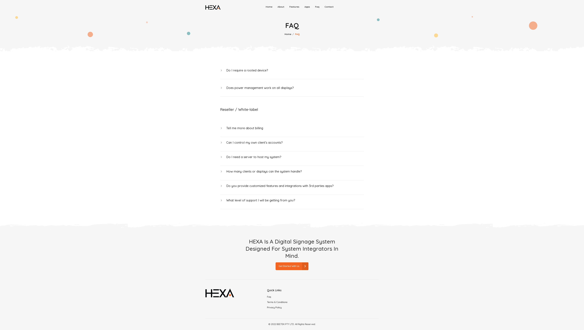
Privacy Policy (274, 307)
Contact (329, 6)
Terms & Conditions (277, 302)
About (281, 6)
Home (269, 6)
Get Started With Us (289, 266)
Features (294, 6)
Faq (317, 6)
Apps (307, 6)
